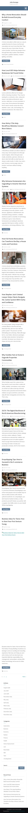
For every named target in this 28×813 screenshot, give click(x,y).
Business (6, 232)
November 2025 (8, 696)
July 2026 (6, 690)
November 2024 (8, 714)
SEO (5, 117)
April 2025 (6, 702)
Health (5, 740)
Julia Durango (14, 2)
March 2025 (7, 705)
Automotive (7, 726)
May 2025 (6, 699)
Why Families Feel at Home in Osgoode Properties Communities (13, 357)
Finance (6, 738)
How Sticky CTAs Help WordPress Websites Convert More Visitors (13, 126)
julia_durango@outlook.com (10, 25)
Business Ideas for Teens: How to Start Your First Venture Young (13, 521)
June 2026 (6, 693)
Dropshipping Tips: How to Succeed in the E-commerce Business (12, 462)
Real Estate (6, 749)
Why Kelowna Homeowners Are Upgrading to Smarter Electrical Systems (14, 183)
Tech (5, 175)
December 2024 (8, 711)
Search (5, 765)
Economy (6, 732)
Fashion (6, 735)
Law (5, 746)
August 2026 (7, 687)
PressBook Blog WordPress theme (17, 811)
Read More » (6, 61)
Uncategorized (7, 288)
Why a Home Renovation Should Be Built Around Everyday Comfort (14, 17)
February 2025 (7, 708)
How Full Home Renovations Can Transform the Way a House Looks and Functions (14, 241)
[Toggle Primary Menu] (25, 8)
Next (24, 676)
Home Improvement (8, 64)
